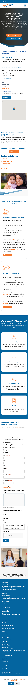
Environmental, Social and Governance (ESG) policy (13, 650)
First (4, 460)
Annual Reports (5, 632)
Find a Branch (5, 661)
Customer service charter (7, 639)
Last (4, 465)
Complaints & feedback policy (8, 651)
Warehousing (6, 163)
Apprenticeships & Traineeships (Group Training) (14, 440)
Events (3, 631)
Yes (5, 514)
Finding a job (7, 442)
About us (4, 622)
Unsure (6, 452)
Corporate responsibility (7, 625)
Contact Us (4, 658)
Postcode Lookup (7, 487)
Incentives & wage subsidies (8, 600)
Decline (17, 683)
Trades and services (8, 161)
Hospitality (5, 168)
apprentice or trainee (8, 240)
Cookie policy (5, 644)
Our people (4, 623)
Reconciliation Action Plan (7, 626)
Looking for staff (8, 450)
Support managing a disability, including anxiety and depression (14, 445)
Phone (7, 474)
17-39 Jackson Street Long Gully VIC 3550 (13, 673)
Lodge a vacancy (5, 601)
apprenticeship (6, 294)
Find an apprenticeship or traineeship (10, 587)
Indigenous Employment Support (9, 589)
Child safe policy (5, 647)
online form (5, 303)
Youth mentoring (8, 449)
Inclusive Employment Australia (9, 610)
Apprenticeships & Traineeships (9, 613)
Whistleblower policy (6, 645)
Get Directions (6, 97)
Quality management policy (8, 648)
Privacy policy (5, 641)
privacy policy (21, 679)
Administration (6, 158)
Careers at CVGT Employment (8, 628)
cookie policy (14, 680)
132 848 (18, 427)
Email (6, 468)
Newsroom (4, 629)
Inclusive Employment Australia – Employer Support (13, 598)
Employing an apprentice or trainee (10, 597)
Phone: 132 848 (5, 88)
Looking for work (6, 584)
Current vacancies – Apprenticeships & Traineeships (13, 586)
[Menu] (25, 5)
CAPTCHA (6, 531)
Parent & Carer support (10, 447)
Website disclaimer (6, 642)
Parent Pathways (5, 611)
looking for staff (14, 239)
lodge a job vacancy (14, 249)
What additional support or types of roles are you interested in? (13, 491)
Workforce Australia (6, 616)
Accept (11, 683)
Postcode (7, 480)
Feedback (4, 659)
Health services (7, 166)
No (5, 516)
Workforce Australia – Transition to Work (11, 614)
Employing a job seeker (7, 603)
